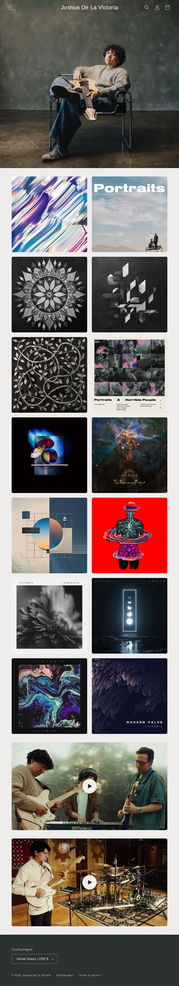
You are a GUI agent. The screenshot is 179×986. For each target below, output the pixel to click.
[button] (10, 7)
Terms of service (90, 975)
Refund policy (65, 975)
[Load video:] (89, 786)
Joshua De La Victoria (37, 975)
